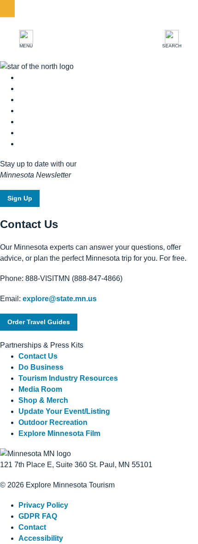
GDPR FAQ (37, 516)
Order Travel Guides (38, 322)
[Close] (7, 8)
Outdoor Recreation (52, 422)
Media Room (40, 389)
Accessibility (40, 538)
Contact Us (38, 356)
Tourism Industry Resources (68, 378)
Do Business (41, 367)
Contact (32, 527)
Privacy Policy (43, 505)
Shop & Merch (43, 400)
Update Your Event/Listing (64, 411)
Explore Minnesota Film (59, 433)
